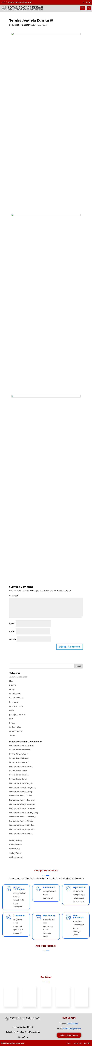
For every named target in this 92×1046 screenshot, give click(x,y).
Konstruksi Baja (16, 706)
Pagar (11, 710)
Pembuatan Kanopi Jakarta (21, 745)
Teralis (32, 25)
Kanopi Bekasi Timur (18, 779)
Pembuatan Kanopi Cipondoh (22, 829)
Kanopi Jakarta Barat (18, 762)
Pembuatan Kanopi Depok (20, 783)
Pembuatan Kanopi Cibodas (21, 825)
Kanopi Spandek (16, 698)
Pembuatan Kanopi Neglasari (22, 800)
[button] (69, 1035)
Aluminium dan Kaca (18, 677)
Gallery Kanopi (15, 857)
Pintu (11, 719)
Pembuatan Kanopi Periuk (20, 796)
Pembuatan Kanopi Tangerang (22, 787)
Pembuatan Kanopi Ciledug (21, 821)
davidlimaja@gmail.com (72, 1029)
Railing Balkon (15, 727)
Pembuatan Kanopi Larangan (22, 804)
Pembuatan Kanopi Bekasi (20, 766)
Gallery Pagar (15, 853)
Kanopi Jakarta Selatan (19, 750)
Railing (12, 723)
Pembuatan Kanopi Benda (20, 833)
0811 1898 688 (72, 1024)
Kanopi (12, 689)
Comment (14, 596)
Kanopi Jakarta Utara (18, 758)
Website (12, 639)
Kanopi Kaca (14, 693)
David (14, 25)
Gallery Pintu (14, 849)
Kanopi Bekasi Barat (18, 770)
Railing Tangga (15, 731)
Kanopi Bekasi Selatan (19, 775)
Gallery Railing (15, 840)
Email (12, 631)
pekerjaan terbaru (17, 714)
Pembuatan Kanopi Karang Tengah (24, 812)
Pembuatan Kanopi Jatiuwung (22, 817)
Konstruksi (13, 702)
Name (12, 623)
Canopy (12, 685)
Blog (11, 681)
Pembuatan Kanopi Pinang (20, 791)
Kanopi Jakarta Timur (18, 754)
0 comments (42, 25)
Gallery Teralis (15, 844)
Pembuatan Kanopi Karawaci (22, 808)
